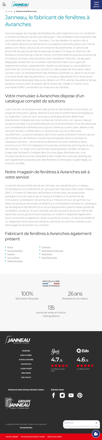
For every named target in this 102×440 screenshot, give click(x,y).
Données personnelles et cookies (33, 437)
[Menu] (4, 4)
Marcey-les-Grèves (15, 261)
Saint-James (47, 254)
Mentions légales (12, 437)
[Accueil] (20, 4)
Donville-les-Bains (15, 250)
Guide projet (26, 369)
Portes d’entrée (26, 360)
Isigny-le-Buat (13, 257)
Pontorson (46, 247)
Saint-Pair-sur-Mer (49, 257)
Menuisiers (26, 373)
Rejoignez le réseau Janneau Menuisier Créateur (26, 390)
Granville (11, 254)
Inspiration (26, 364)
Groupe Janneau (26, 427)
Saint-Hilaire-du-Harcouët (52, 250)
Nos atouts (26, 377)
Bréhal (10, 247)
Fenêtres (26, 351)
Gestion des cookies (54, 437)
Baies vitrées (26, 355)
